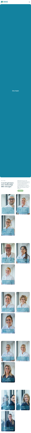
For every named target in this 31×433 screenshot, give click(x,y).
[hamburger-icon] (29, 2)
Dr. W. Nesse (8, 208)
